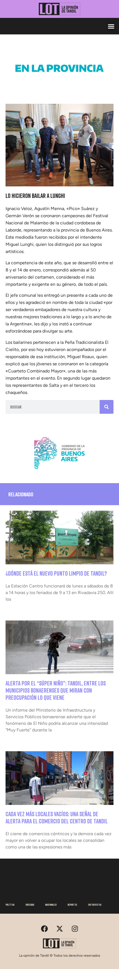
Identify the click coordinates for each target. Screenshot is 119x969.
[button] (111, 26)
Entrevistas (94, 904)
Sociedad (29, 904)
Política (10, 904)
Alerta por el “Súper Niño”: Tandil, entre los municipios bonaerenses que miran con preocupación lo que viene (56, 690)
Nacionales (50, 904)
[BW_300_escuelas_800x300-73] (59, 86)
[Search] (106, 407)
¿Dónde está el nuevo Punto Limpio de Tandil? (56, 573)
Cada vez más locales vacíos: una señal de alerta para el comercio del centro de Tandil (57, 817)
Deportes (72, 904)
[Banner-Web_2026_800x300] (59, 471)
